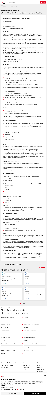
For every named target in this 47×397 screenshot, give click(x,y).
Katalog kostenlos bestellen (7, 365)
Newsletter (39, 367)
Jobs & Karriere (26, 367)
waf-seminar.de (40, 369)
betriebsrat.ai (40, 371)
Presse (24, 369)
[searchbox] (18, 2)
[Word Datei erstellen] (6, 283)
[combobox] (19, 2)
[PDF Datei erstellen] (3, 283)
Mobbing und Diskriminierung (10, 6)
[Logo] (4, 2)
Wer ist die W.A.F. (27, 365)
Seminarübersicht (5, 367)
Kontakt (39, 365)
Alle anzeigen (42, 267)
